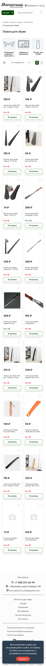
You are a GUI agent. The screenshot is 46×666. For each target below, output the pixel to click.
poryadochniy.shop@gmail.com (25, 590)
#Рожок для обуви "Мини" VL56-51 (11, 214)
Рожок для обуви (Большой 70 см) (31, 268)
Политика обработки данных (20, 631)
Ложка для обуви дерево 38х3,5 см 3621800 (32, 485)
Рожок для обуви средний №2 (31, 322)
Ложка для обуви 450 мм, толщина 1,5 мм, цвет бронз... (12, 485)
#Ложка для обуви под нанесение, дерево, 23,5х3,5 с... (11, 431)
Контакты (23, 618)
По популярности (17, 62)
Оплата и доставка (23, 599)
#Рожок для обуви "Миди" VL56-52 (32, 106)
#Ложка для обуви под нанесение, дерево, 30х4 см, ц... (33, 539)
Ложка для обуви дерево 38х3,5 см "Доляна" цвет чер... (33, 377)
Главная (5, 22)
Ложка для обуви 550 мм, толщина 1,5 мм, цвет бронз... (12, 106)
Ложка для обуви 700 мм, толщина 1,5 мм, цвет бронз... (12, 377)
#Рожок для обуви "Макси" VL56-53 (11, 160)
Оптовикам (23, 610)
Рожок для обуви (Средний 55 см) (31, 214)
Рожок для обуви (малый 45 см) (10, 322)
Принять (23, 659)
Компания (23, 607)
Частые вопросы (23, 614)
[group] (9, 47)
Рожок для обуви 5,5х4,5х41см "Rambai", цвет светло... (10, 539)
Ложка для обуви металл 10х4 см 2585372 (31, 160)
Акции (23, 603)
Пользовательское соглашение (20, 627)
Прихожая (29, 22)
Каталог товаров (17, 22)
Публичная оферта (15, 634)
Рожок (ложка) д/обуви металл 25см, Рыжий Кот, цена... (32, 431)
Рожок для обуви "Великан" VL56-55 (11, 268)
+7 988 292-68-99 (24, 582)
